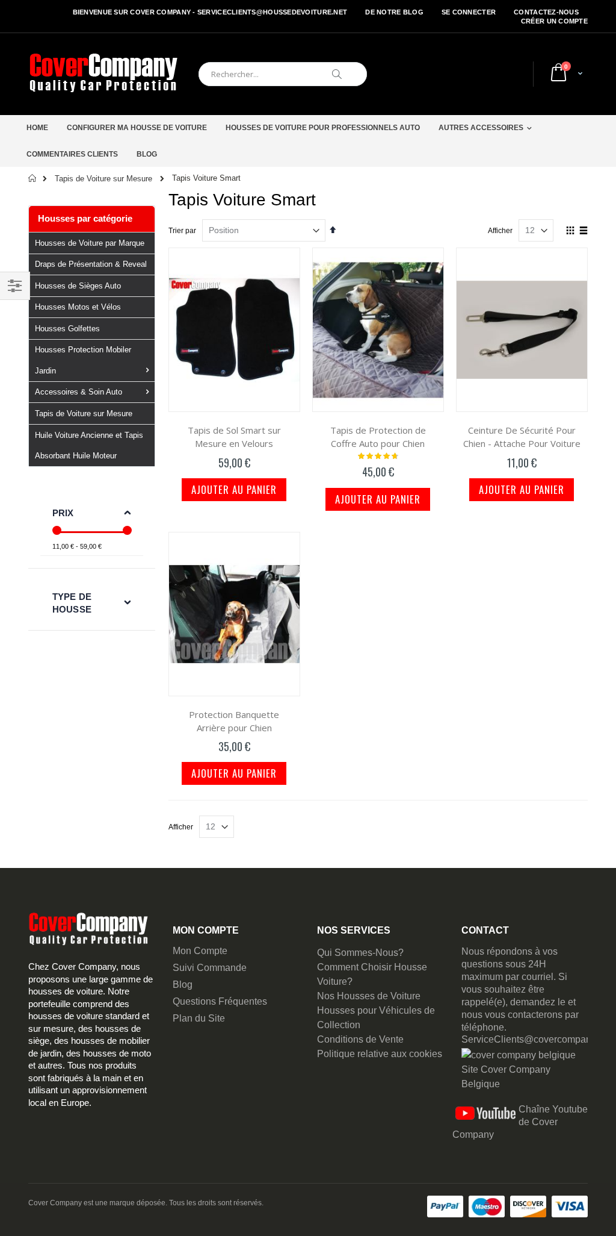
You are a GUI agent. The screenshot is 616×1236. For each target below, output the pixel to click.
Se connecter (469, 12)
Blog (182, 984)
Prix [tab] (63, 513)
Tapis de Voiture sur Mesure (103, 179)
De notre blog (394, 12)
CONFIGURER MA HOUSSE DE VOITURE (137, 127)
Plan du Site (199, 1018)
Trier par (182, 230)
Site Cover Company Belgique (505, 1076)
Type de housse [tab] (71, 602)
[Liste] (583, 231)
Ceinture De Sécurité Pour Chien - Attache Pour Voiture (522, 436)
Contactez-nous (546, 12)
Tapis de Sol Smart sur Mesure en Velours (234, 436)
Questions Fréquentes (220, 1001)
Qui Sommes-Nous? (360, 952)
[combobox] (283, 74)
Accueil (32, 178)
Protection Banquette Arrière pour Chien (234, 721)
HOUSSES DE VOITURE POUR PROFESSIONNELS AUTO (323, 127)
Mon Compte (200, 951)
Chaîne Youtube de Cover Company (520, 1122)
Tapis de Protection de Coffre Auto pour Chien (378, 436)
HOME (37, 127)
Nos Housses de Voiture (368, 996)
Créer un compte (554, 21)
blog (147, 154)
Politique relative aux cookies (379, 1054)
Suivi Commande (210, 968)
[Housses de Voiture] (103, 74)
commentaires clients (72, 154)
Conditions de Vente (360, 1039)
